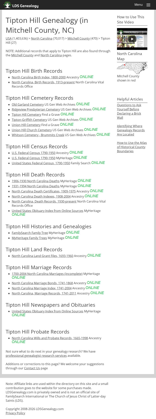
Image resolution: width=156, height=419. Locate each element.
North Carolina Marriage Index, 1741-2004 (42, 288)
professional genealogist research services (36, 356)
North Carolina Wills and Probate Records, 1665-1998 (50, 338)
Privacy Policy (15, 413)
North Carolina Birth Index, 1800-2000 (39, 77)
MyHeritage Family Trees (29, 238)
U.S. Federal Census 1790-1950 (33, 153)
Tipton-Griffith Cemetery (29, 120)
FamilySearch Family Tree (30, 233)
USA (9, 38)
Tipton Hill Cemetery (26, 115)
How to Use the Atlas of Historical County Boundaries (132, 147)
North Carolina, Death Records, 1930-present (44, 201)
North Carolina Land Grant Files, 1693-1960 (42, 256)
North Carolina (41, 38)
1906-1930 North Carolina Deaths (36, 181)
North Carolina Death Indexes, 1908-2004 (41, 196)
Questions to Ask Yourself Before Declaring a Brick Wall (129, 111)
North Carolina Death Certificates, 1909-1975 (44, 191)
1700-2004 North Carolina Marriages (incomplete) (47, 274)
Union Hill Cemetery (26, 125)
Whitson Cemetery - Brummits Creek (38, 135)
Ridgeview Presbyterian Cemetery (36, 109)
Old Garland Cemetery (28, 104)
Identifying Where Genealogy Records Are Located (131, 130)
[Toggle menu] (148, 5)
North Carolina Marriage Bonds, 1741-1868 (42, 283)
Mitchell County (79, 38)
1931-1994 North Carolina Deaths (36, 186)
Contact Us (32, 368)
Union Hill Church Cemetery (32, 130)
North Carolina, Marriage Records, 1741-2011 (44, 293)
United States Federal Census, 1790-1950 (41, 163)
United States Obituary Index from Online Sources (47, 211)
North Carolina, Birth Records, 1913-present (43, 82)
